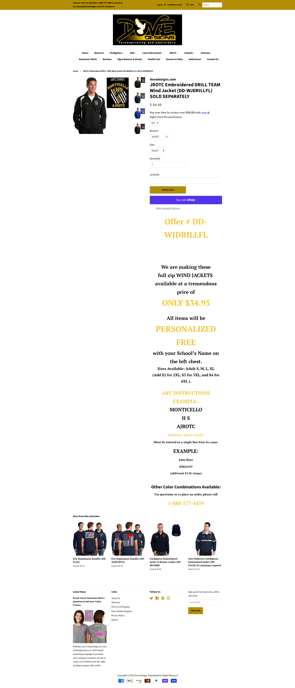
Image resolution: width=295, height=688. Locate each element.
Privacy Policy (118, 615)
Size (152, 144)
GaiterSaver (195, 59)
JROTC (173, 53)
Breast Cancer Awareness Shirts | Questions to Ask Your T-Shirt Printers (89, 601)
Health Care (154, 59)
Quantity (155, 158)
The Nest (115, 602)
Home (85, 53)
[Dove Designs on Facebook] (157, 598)
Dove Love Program (120, 606)
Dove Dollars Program (121, 611)
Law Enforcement (152, 53)
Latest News (79, 592)
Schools (188, 53)
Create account (174, 4)
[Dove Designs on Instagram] (168, 598)
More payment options (168, 208)
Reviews (107, 59)
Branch (154, 131)
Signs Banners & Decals (129, 59)
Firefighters (116, 53)
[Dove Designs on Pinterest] (162, 598)
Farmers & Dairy (174, 59)
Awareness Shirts (88, 59)
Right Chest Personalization (166, 117)
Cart (192, 4)
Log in (160, 4)
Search (114, 619)
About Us (99, 53)
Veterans (205, 53)
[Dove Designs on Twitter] (151, 598)
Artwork (154, 174)
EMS (132, 53)
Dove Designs (141, 675)
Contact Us (212, 59)
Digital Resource (170, 675)
